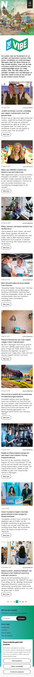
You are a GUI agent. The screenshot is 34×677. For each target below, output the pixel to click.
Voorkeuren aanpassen (17, 672)
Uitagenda (5, 627)
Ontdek (4, 630)
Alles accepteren (17, 661)
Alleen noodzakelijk (17, 666)
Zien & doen (6, 633)
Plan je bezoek (6, 636)
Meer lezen (6, 134)
